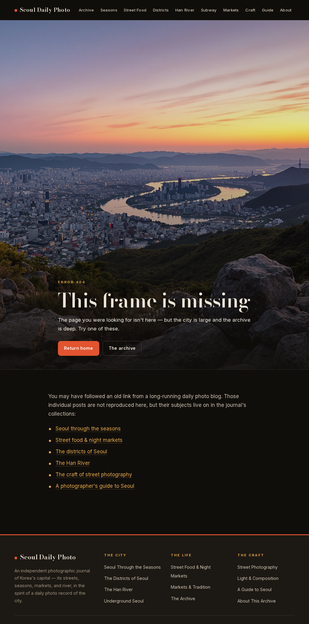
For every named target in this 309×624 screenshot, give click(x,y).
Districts (161, 10)
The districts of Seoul (81, 452)
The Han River (73, 463)
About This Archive (256, 600)
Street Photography (257, 567)
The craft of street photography (94, 474)
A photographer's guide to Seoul (95, 486)
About (285, 10)
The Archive (183, 598)
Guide (267, 10)
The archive (122, 348)
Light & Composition (258, 578)
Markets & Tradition (190, 587)
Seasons (108, 10)
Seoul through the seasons (88, 429)
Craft (250, 10)
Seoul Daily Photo (45, 9)
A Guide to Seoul (254, 589)
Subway (209, 10)
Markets (231, 10)
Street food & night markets (89, 440)
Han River (184, 10)
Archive (86, 10)
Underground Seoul (124, 600)
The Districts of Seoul (126, 578)
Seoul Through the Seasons (132, 567)
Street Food (135, 10)
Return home (78, 348)
